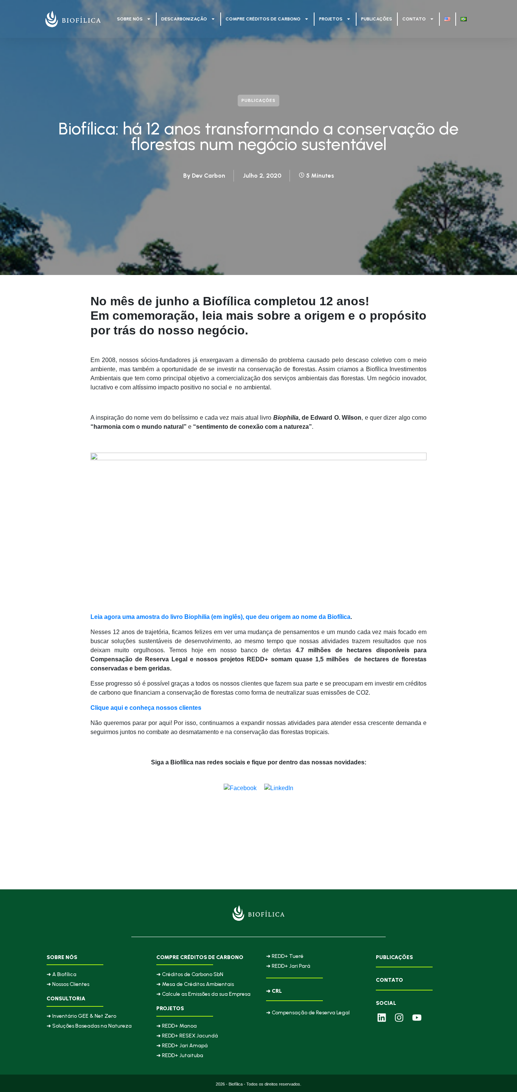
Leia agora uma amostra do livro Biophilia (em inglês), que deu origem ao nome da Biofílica (220, 617)
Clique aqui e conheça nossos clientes (145, 708)
